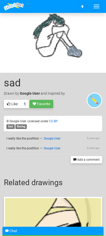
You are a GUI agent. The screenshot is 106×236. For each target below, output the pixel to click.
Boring (21, 126)
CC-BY (53, 121)
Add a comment (88, 159)
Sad (10, 126)
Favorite (43, 104)
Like (14, 104)
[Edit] (78, 25)
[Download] (92, 25)
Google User (30, 93)
